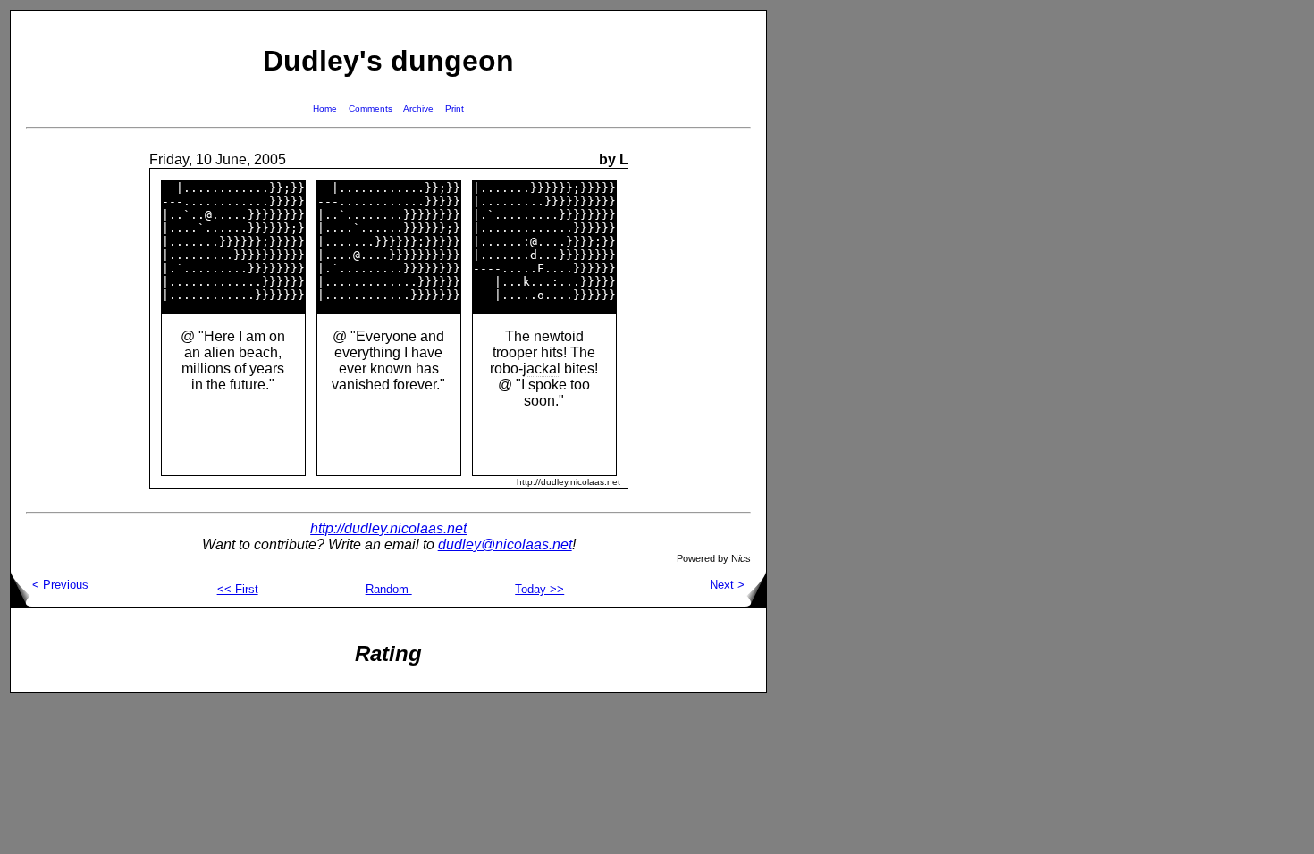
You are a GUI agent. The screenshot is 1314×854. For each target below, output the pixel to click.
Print (454, 108)
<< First (237, 589)
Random (389, 589)
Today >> (539, 589)
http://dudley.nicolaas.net (388, 528)
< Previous (60, 584)
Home (325, 108)
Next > (727, 584)
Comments (370, 108)
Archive (418, 108)
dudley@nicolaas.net (505, 544)
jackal (541, 368)
